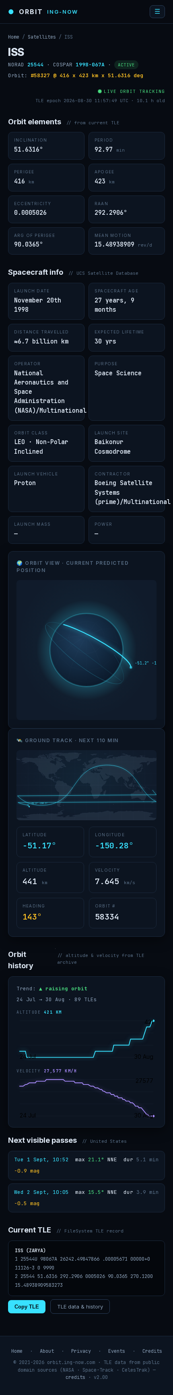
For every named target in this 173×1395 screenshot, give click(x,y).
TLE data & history (80, 1306)
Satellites (42, 37)
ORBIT (43, 12)
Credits (152, 1351)
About (47, 1351)
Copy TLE (26, 1307)
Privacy (81, 1351)
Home (13, 37)
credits (75, 1377)
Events (116, 1351)
